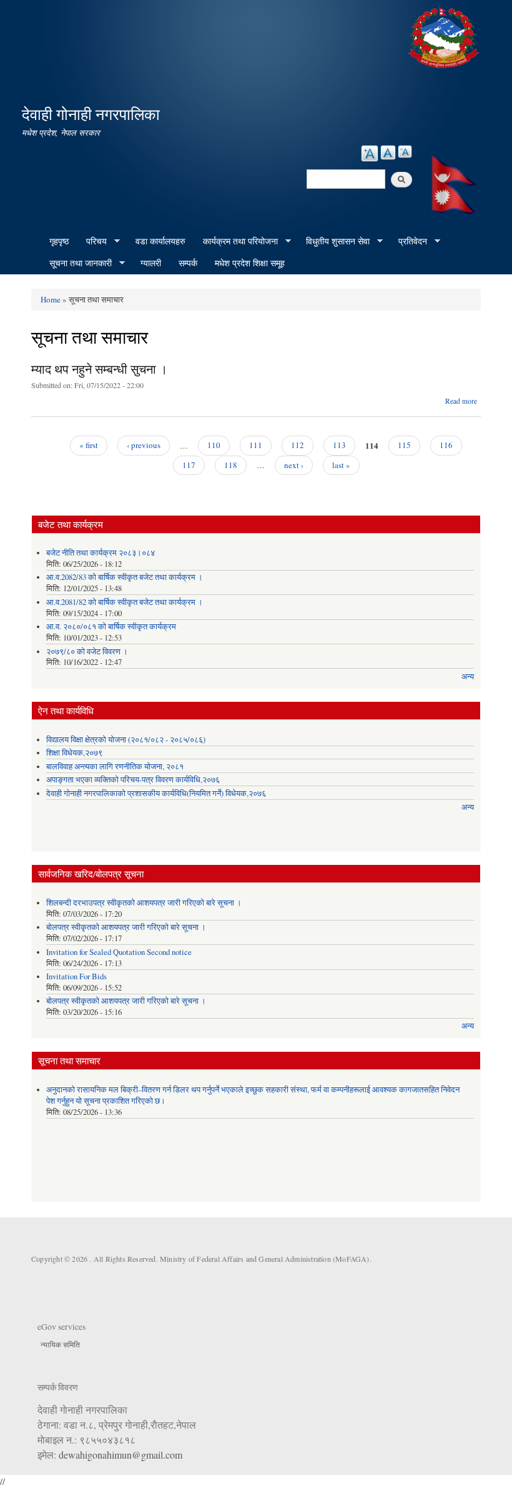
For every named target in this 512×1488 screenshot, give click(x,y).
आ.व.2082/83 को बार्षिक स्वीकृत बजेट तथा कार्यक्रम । (124, 577)
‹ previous (143, 445)
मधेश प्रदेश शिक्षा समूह (250, 263)
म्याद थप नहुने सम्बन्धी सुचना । (99, 369)
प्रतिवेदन (408, 241)
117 (188, 465)
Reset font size (388, 152)
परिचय (92, 241)
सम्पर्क (188, 263)
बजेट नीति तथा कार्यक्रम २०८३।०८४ (100, 552)
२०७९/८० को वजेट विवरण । (87, 651)
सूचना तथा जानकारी (76, 263)
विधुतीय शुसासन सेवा (333, 241)
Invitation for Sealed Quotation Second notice (119, 952)
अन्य (467, 676)
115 (404, 445)
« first (88, 445)
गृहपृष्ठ (59, 241)
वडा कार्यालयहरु (160, 241)
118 (230, 465)
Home (51, 299)
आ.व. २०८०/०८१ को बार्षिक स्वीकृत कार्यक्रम (111, 626)
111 (255, 445)
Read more (461, 401)
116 (446, 445)
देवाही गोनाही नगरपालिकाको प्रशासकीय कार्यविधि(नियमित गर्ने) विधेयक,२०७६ (156, 793)
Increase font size (369, 153)
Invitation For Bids (76, 976)
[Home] (445, 36)
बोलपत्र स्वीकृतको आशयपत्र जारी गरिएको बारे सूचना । (126, 927)
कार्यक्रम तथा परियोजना (236, 241)
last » (341, 465)
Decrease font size (405, 151)
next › (293, 465)
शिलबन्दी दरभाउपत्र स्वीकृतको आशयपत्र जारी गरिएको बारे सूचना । (144, 902)
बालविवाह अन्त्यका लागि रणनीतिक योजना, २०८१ (115, 766)
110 (213, 445)
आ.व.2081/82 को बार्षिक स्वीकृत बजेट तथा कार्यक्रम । (124, 602)
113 (339, 445)
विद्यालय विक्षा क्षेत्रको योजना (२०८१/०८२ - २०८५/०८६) (125, 739)
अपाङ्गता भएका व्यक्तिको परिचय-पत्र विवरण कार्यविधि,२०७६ (133, 779)
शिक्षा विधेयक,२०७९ (74, 752)
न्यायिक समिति (60, 1344)
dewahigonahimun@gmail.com (120, 1454)
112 (297, 445)
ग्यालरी (150, 263)
